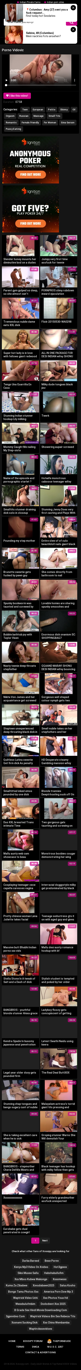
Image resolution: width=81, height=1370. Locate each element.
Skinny (64, 109)
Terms (20, 1346)
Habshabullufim (53, 1273)
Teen (25, 109)
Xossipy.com (22, 1364)
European (38, 109)
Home (11, 1341)
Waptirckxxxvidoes (40, 1328)
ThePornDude (62, 1341)
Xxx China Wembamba (56, 1322)
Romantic (11, 122)
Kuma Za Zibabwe (16, 1285)
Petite (51, 109)
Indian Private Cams (30, 2)
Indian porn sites (55, 2)
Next (45, 1240)
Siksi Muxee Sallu (28, 1273)
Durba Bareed (30, 1260)
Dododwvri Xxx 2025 (53, 1303)
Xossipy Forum (32, 1341)
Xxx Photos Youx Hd (55, 1297)
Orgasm (10, 116)
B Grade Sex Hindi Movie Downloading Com (40, 1310)
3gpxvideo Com (15, 1316)
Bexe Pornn (52, 1260)
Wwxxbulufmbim (25, 1303)
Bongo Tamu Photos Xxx (23, 1291)
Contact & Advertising (40, 1352)
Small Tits (54, 116)
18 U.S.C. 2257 (55, 1346)
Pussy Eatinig (13, 129)
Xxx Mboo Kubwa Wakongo (31, 1279)
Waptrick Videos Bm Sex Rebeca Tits (52, 1316)
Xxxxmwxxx (59, 1279)
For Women (50, 122)
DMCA (35, 1346)
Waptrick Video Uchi (25, 1297)
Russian (23, 116)
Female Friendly (30, 122)
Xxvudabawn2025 (43, 1285)
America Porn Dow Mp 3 (58, 1291)
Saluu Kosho (67, 1285)
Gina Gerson (67, 122)
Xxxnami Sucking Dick (24, 1322)
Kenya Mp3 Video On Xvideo (31, 1266)
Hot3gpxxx (60, 1266)
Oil (74, 109)
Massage (39, 116)
